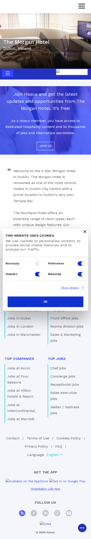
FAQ (58, 446)
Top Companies (19, 359)
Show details (70, 287)
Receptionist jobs (64, 384)
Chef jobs (58, 368)
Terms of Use (38, 438)
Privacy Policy (36, 446)
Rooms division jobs (66, 326)
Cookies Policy (69, 438)
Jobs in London (20, 326)
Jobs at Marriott (20, 419)
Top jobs (57, 359)
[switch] (82, 263)
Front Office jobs (64, 318)
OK (45, 301)
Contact (12, 438)
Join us (46, 146)
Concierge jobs (62, 376)
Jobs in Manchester (24, 334)
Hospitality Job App (45, 488)
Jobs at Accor (18, 368)
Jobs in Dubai (18, 318)
